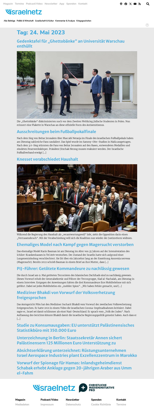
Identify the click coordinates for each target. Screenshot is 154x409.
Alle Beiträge (9, 20)
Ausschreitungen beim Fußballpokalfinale (56, 131)
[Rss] (139, 3)
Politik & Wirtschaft (25, 20)
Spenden (71, 3)
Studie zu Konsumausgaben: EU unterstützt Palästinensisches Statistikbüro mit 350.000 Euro (75, 328)
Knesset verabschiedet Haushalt (47, 159)
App (61, 3)
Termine (19, 3)
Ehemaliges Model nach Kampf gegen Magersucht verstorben (75, 244)
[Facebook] (125, 3)
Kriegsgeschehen (83, 20)
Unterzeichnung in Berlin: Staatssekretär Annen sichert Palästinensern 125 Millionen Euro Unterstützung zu (69, 340)
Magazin (8, 3)
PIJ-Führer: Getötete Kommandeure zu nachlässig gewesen (73, 268)
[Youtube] (135, 3)
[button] (148, 4)
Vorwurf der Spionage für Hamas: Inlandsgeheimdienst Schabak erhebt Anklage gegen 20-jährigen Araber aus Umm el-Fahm (74, 368)
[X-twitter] (130, 3)
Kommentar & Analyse (65, 20)
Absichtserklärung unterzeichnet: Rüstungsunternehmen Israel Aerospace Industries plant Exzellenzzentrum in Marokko (77, 353)
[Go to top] (147, 26)
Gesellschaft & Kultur (44, 20)
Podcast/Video (34, 3)
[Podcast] (121, 3)
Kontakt (82, 3)
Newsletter (51, 3)
